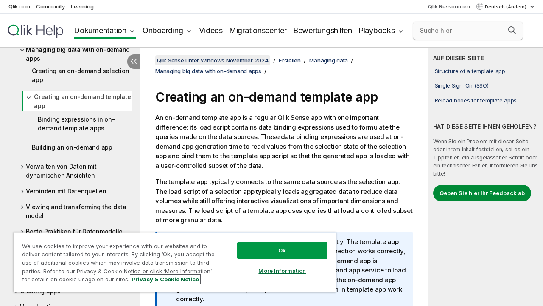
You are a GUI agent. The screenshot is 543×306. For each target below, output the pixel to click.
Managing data (328, 60)
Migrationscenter (258, 30)
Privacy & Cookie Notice (165, 279)
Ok (282, 250)
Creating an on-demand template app (82, 101)
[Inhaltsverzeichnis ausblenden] (133, 61)
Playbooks (376, 30)
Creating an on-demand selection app (80, 75)
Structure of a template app (470, 71)
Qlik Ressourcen (449, 6)
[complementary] (485, 177)
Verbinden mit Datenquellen (66, 191)
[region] (175, 262)
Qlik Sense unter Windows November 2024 (213, 60)
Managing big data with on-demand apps (78, 54)
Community (50, 6)
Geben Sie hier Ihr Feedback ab (482, 193)
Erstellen (290, 60)
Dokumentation (100, 30)
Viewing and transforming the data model (76, 211)
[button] (512, 30)
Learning (82, 6)
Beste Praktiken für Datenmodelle (74, 231)
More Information (282, 270)
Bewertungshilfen (322, 30)
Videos (211, 30)
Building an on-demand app (72, 147)
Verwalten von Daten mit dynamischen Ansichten (61, 171)
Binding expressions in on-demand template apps (76, 124)
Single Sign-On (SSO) (462, 85)
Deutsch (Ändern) (506, 7)
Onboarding (163, 30)
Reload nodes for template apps (476, 100)
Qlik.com (19, 6)
